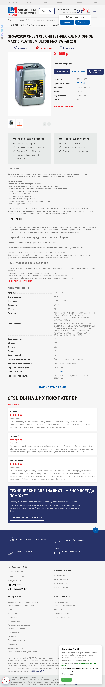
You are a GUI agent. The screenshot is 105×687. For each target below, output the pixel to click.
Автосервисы (14, 621)
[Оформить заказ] (82, 11)
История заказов (62, 579)
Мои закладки (60, 583)
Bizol (29, 2)
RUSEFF (79, 2)
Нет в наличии (78, 72)
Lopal (94, 2)
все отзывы (13, 404)
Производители (61, 602)
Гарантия (12, 636)
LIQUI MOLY (12, 2)
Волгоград (82, 22)
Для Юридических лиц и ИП (21, 605)
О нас (10, 609)
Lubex (44, 2)
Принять (66, 680)
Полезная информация (64, 605)
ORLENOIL (82, 83)
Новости (58, 609)
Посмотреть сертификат (20, 281)
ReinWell (61, 2)
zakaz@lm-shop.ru (16, 571)
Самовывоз (13, 617)
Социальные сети (62, 617)
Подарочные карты (17, 640)
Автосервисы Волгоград (19, 625)
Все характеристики (63, 106)
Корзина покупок (61, 587)
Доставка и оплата (16, 628)
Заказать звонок (69, 12)
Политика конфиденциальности (22, 651)
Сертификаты (14, 632)
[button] (44, 124)
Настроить (68, 674)
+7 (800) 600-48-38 (67, 9)
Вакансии (12, 644)
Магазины (12, 613)
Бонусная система (62, 613)
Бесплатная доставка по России (23, 602)
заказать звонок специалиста (27, 517)
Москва (67, 22)
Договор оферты (15, 648)
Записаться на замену (97, 71)
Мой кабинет (60, 575)
